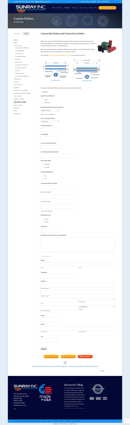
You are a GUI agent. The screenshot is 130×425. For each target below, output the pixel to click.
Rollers (16, 43)
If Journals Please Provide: (49, 183)
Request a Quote (19, 99)
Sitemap (67, 421)
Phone (43, 315)
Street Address (45, 288)
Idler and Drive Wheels (22, 48)
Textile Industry (20, 73)
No (45, 178)
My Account (105, 1)
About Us (59, 7)
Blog (96, 7)
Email (43, 324)
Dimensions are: (46, 215)
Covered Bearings (20, 56)
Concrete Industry (20, 67)
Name (43, 260)
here (44, 114)
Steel (46, 99)
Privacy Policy (76, 421)
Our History (22, 421)
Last (80, 267)
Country (81, 309)
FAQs (99, 1)
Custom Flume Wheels (21, 76)
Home (53, 7)
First (42, 267)
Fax (42, 336)
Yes (46, 176)
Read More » (76, 406)
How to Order (85, 1)
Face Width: (44, 134)
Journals (47, 167)
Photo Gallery (18, 96)
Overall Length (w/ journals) (49, 152)
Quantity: (44, 226)
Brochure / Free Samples (21, 90)
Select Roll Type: (46, 160)
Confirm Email (82, 331)
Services (74, 7)
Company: (44, 272)
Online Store (17, 79)
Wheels (16, 40)
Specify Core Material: (48, 96)
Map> (15, 409)
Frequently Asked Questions (22, 93)
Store (81, 7)
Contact (91, 7)
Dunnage (17, 59)
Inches (46, 219)
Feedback (93, 1)
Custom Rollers (20, 50)
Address (44, 281)
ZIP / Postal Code (45, 310)
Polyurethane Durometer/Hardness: (52, 107)
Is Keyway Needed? (47, 172)
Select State (82, 301)
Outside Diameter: (47, 125)
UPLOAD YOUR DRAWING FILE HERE (59, 55)
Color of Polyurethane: (48, 118)
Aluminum (47, 102)
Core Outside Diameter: (48, 143)
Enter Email (44, 331)
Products (67, 7)
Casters (17, 70)
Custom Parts (18, 45)
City (42, 303)
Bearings (47, 164)
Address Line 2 (45, 295)
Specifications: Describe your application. (54, 235)
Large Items (18, 62)
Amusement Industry (21, 65)
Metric (46, 221)
